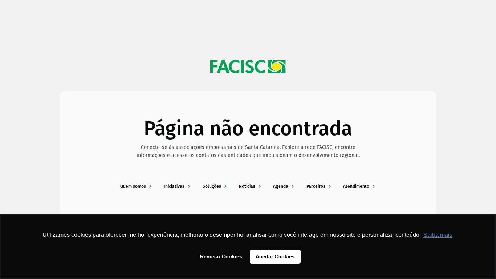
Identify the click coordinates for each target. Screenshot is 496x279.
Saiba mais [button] (437, 235)
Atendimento (356, 186)
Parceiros (315, 186)
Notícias (247, 186)
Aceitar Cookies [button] (275, 256)
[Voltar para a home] (248, 66)
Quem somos (133, 186)
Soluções (212, 186)
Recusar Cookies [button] (221, 256)
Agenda (280, 186)
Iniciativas (174, 186)
